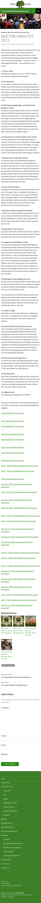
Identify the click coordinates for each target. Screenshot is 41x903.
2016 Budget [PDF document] (12, 439)
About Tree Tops (6, 787)
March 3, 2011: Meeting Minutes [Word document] (20, 516)
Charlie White (19, 893)
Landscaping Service (10, 811)
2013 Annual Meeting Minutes (12, 479)
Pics (4, 795)
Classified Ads (5, 860)
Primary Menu (38, 11)
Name (4, 736)
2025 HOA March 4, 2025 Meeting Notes (18, 630)
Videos (5, 799)
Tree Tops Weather (7, 827)
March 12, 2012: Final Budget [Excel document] (19, 508)
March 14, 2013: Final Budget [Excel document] (19, 492)
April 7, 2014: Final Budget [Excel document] (17, 471)
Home (3, 778)
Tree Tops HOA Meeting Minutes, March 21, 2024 (30, 631)
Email (3, 745)
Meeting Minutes (8, 665)
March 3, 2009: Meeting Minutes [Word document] (20, 553)
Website (4, 754)
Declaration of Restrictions (13, 843)
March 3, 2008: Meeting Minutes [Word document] (20, 566)
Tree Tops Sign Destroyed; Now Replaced (16, 676)
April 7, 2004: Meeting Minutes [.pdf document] (19, 600)
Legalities (25, 32)
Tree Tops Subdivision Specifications (14, 684)
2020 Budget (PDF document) (12, 413)
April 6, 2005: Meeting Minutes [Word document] (19, 595)
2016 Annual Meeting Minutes (12, 434)
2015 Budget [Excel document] (12, 453)
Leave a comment (28, 44)
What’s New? (5, 782)
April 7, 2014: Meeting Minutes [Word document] (19, 466)
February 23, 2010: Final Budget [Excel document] (19, 537)
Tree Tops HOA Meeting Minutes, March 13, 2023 (6, 655)
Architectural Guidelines (12, 847)
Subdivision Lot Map (10, 803)
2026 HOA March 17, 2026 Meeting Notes (6, 630)
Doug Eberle (16, 44)
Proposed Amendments (11, 856)
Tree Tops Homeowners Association (16, 11)
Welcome (6, 791)
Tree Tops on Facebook (9, 831)
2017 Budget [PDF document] (12, 426)
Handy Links (5, 864)
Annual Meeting (7, 32)
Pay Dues (4, 819)
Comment (5, 708)
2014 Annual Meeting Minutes (12, 460)
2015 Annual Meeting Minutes (12, 447)
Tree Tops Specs (8, 851)
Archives (17, 32)
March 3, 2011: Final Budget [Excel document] (18, 521)
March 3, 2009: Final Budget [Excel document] (18, 558)
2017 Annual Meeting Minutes (12, 421)
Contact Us (5, 868)
